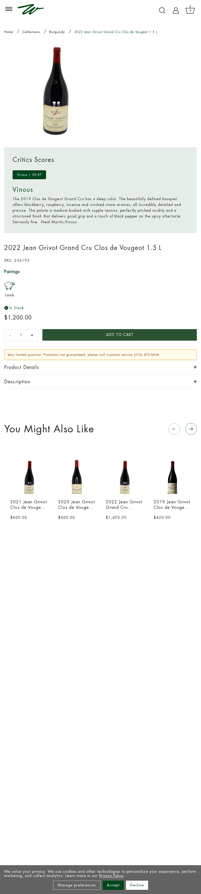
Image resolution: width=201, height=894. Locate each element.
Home (8, 32)
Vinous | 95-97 (29, 175)
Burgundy (57, 32)
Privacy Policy (111, 875)
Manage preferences (77, 885)
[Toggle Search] (162, 10)
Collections (31, 32)
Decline (137, 885)
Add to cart (119, 334)
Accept (113, 885)
